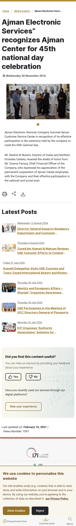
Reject (40, 510)
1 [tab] (38, 124)
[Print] (4, 194)
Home (5, 11)
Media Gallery (22, 11)
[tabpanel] (38, 102)
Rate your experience (23, 406)
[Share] (14, 194)
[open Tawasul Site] (38, 453)
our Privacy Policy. (57, 498)
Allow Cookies (16, 510)
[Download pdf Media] (23, 194)
